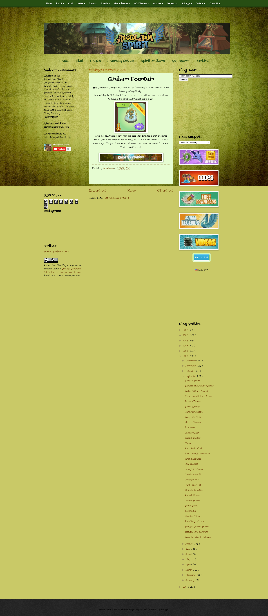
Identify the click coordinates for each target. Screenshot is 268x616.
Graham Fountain (194, 490)
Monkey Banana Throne (197, 526)
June (189, 554)
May (188, 559)
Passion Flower (193, 401)
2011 (185, 586)
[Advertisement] (134, 15)
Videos (201, 3)
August (190, 543)
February (191, 574)
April (188, 564)
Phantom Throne (193, 516)
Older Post (165, 190)
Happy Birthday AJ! (195, 469)
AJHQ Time (203, 270)
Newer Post (97, 190)
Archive (202, 61)
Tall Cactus (190, 511)
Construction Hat (193, 474)
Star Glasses (191, 464)
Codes (81, 3)
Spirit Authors (153, 61)
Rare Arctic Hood (194, 411)
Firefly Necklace (193, 458)
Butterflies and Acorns (196, 391)
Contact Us (215, 3)
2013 (186, 351)
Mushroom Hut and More (198, 396)
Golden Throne (192, 500)
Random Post (201, 257)
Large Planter (192, 479)
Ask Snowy (181, 61)
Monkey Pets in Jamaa (196, 531)
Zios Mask (190, 427)
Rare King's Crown (194, 521)
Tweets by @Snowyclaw (56, 251)
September (191, 376)
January (190, 580)
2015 (186, 340)
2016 (186, 335)
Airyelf (143, 609)
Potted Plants (191, 505)
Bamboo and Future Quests (199, 385)
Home (49, 3)
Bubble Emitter (193, 437)
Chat (70, 3)
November (191, 365)
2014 (186, 345)
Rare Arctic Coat (193, 448)
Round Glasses (192, 495)
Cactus (188, 443)
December (191, 360)
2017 (186, 330)
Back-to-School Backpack (198, 537)
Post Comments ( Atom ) (116, 197)
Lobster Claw (192, 432)
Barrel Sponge (192, 406)
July (188, 548)
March (189, 569)
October (190, 371)
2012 (186, 356)
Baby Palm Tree (193, 417)
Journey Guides (120, 61)
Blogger (165, 609)
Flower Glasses (193, 422)
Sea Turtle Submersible (197, 453)
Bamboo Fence (192, 380)
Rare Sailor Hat (193, 484)
